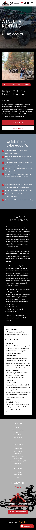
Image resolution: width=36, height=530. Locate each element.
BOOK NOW (18, 123)
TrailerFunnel (24, 522)
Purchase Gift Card (18, 512)
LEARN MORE (18, 128)
